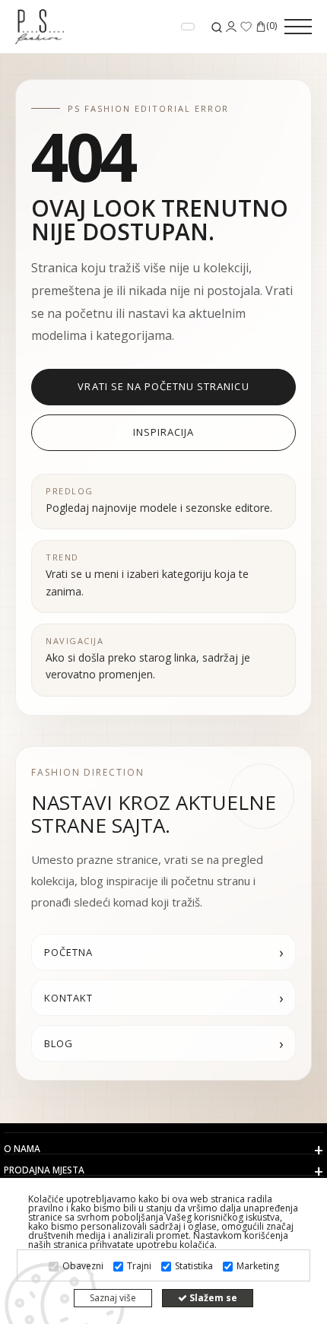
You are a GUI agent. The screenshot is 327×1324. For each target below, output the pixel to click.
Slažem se (212, 1297)
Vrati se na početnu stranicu (163, 386)
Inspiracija (163, 432)
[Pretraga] (216, 27)
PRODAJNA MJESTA (44, 1170)
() (271, 26)
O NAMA (22, 1149)
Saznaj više (113, 1297)
